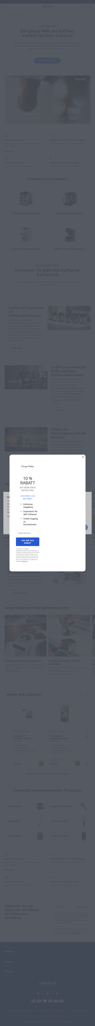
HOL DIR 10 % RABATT (27, 541)
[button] (83, 457)
